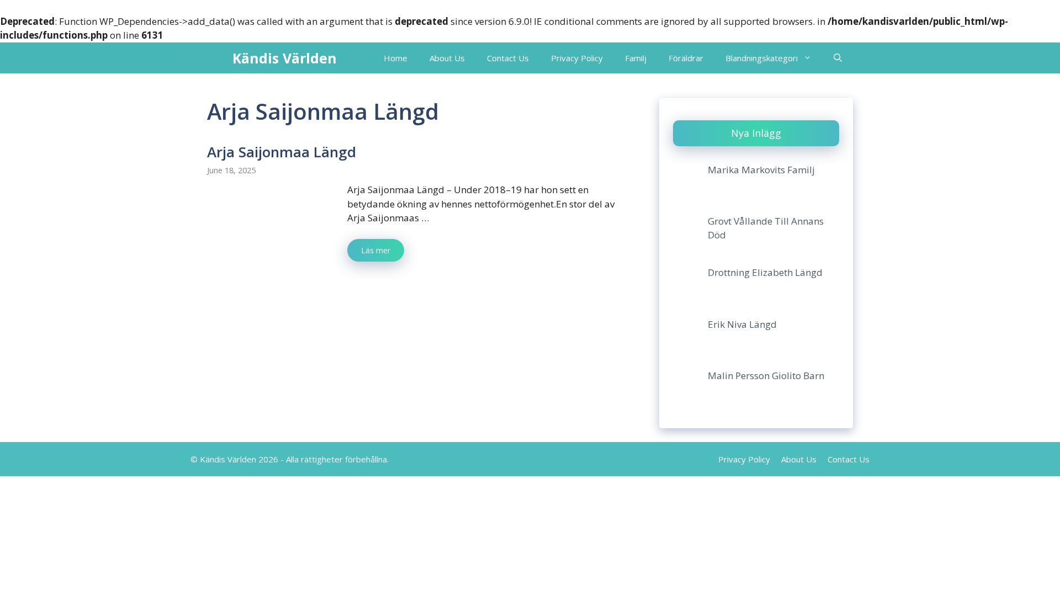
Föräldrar (686, 57)
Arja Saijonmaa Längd (281, 152)
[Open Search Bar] (838, 57)
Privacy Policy (577, 57)
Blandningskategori (761, 57)
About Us (447, 57)
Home (395, 57)
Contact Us (508, 57)
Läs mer (375, 250)
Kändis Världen (284, 58)
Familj (635, 57)
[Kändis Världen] (217, 57)
